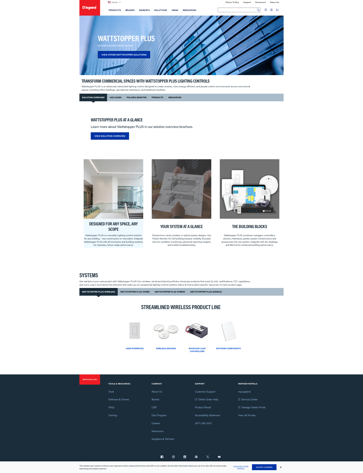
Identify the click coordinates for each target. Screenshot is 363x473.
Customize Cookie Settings (240, 467)
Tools (111, 391)
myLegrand (244, 391)
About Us (157, 391)
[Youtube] (219, 457)
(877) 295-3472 (203, 423)
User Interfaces (135, 348)
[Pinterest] (196, 457)
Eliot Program (159, 415)
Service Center (249, 399)
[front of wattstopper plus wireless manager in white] (228, 331)
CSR (154, 407)
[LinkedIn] (184, 457)
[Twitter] (207, 457)
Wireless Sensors (166, 348)
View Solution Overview (109, 136)
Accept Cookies (264, 467)
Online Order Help (208, 399)
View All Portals (247, 415)
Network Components (228, 348)
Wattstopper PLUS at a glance (117, 119)
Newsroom (158, 431)
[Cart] (277, 10)
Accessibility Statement (207, 415)
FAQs (111, 407)
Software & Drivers (118, 399)
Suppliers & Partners (163, 439)
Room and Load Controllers (197, 350)
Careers (156, 423)
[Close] (281, 467)
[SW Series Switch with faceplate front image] (134, 331)
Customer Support (205, 391)
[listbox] (181, 205)
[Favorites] (266, 10)
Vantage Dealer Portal (253, 407)
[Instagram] (173, 457)
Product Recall (203, 407)
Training (112, 415)
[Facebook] (162, 457)
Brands (155, 399)
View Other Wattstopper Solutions (124, 54)
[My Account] (271, 10)
